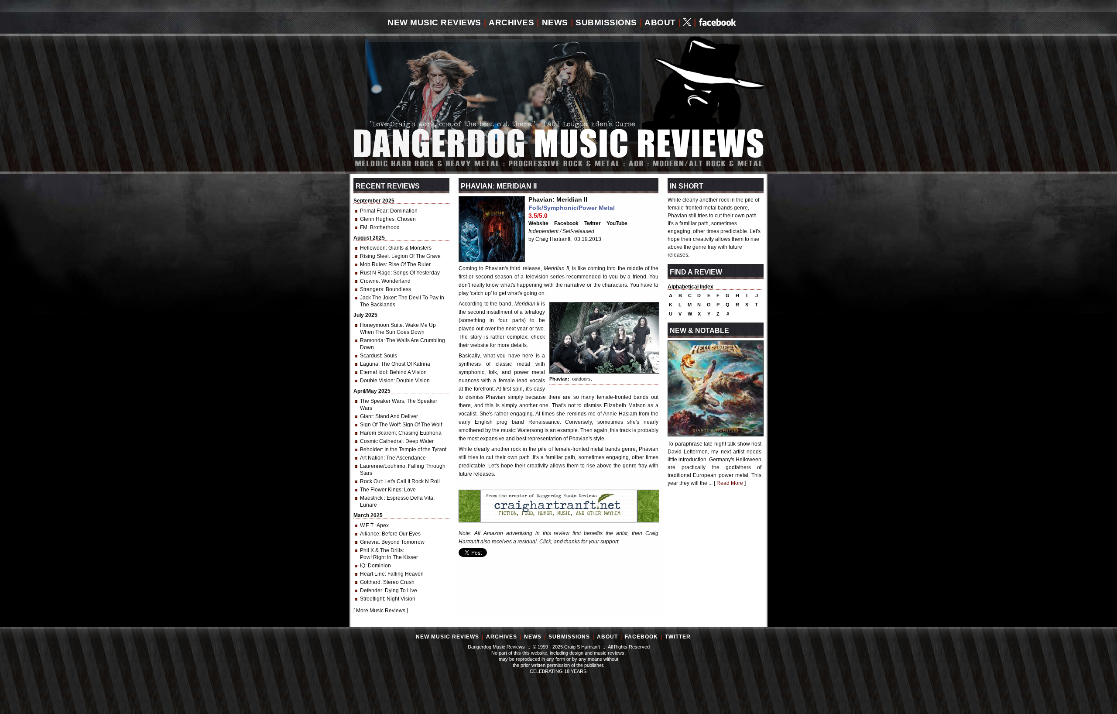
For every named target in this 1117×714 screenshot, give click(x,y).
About (660, 22)
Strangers (371, 289)
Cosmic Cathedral (381, 441)
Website (538, 223)
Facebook (566, 223)
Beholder (371, 449)
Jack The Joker (378, 298)
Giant (366, 416)
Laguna (369, 364)
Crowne (369, 281)
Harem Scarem (378, 433)
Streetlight (372, 599)
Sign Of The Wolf (380, 425)
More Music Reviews (380, 611)
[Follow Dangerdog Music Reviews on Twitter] (687, 22)
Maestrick (372, 498)
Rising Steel (374, 256)
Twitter (592, 223)
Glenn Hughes (377, 219)
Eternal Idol (373, 372)
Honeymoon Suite (381, 325)
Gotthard (370, 582)
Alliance (369, 534)
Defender (371, 590)
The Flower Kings (380, 490)
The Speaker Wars (382, 401)
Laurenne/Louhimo (382, 466)
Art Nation (372, 458)
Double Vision (377, 381)
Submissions (606, 22)
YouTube (616, 223)
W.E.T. (367, 525)
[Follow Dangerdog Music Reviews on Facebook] (717, 22)
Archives (511, 22)
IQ (362, 566)
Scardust (370, 356)
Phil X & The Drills (381, 550)
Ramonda (372, 340)
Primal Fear (373, 211)
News (555, 22)
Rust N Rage (375, 273)
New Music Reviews (434, 22)
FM (363, 227)
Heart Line (372, 574)
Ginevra (369, 542)
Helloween (373, 248)
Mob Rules (373, 264)
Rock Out (371, 481)
